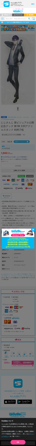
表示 (32, 4)
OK (18, 442)
